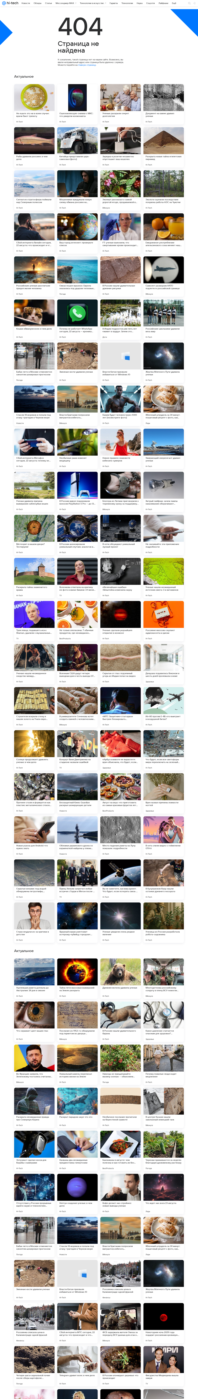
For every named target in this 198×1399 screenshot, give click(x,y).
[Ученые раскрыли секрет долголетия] (120, 104)
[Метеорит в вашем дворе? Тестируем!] (34, 535)
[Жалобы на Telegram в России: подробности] (163, 1095)
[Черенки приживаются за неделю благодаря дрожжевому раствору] (163, 1323)
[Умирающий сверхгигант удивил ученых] (163, 449)
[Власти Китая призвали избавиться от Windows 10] (120, 363)
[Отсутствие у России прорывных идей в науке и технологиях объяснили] (34, 1366)
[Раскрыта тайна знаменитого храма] (34, 578)
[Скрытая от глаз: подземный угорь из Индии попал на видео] (120, 664)
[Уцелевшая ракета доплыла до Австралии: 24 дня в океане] (34, 1151)
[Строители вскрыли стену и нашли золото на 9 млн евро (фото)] (34, 707)
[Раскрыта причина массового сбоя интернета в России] (34, 966)
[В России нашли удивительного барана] (120, 1194)
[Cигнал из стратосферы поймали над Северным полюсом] (34, 190)
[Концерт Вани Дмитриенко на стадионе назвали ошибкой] (77, 750)
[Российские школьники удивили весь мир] (163, 319)
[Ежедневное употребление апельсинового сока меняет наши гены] (163, 233)
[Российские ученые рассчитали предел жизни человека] (34, 276)
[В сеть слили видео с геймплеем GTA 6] (163, 836)
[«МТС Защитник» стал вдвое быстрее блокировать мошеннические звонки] (120, 707)
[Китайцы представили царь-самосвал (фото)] (77, 147)
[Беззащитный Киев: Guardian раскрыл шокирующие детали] (77, 793)
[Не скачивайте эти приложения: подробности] (163, 535)
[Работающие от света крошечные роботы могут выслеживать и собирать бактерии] (34, 1095)
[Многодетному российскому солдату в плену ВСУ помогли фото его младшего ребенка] (163, 1151)
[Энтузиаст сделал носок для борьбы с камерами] (34, 1323)
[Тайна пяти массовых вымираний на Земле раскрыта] (77, 1151)
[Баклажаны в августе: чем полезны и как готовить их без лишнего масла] (120, 1323)
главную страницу (87, 65)
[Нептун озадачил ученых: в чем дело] (77, 1366)
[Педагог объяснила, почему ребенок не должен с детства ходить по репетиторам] (77, 1095)
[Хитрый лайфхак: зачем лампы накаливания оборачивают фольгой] (163, 492)
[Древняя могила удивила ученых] (120, 1151)
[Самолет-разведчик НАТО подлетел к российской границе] (163, 276)
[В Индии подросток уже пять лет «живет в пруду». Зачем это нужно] (120, 319)
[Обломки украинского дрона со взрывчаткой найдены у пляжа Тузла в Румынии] (77, 836)
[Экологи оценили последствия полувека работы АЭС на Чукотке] (163, 190)
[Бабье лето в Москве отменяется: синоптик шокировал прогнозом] (34, 363)
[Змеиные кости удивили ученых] (77, 363)
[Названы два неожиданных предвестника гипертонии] (77, 1323)
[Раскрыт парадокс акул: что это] (77, 1280)
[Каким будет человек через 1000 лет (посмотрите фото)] (120, 406)
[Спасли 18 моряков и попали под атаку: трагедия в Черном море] (34, 406)
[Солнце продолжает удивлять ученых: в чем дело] (34, 750)
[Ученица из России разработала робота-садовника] (163, 922)
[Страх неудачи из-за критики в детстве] (34, 922)
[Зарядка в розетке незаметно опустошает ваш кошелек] (120, 147)
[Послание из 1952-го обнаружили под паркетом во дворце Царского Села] (77, 1194)
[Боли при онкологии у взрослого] (34, 1009)
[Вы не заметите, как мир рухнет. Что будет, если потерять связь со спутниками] (120, 879)
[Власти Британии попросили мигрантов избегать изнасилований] (77, 406)
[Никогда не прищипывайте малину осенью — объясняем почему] (120, 1237)
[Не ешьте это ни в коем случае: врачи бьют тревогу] (34, 104)
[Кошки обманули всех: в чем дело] (34, 319)
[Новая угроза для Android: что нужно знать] (34, 836)
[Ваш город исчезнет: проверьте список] (77, 233)
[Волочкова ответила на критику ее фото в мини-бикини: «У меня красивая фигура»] (77, 578)
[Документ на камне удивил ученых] (163, 104)
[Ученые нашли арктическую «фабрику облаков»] (120, 1009)
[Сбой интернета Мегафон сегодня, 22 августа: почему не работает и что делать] (34, 449)
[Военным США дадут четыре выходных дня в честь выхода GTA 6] (77, 664)
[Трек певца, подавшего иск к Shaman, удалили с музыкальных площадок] (34, 621)
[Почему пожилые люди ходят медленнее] (163, 1237)
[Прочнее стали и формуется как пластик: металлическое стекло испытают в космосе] (34, 793)
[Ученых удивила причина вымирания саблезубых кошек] (34, 492)
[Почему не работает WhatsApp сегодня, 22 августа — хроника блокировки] (77, 319)
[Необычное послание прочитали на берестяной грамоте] (120, 1280)
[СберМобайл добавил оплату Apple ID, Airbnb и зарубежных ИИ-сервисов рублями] (120, 1095)
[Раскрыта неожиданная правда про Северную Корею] (34, 1280)
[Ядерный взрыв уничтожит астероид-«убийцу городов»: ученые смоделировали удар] (77, 922)
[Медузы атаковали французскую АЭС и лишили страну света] (77, 1052)
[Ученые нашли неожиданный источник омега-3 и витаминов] (163, 578)
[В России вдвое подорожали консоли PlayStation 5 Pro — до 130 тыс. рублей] (77, 492)
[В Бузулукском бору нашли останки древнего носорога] (163, 879)
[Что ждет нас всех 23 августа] (163, 1366)
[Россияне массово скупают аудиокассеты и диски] (163, 621)
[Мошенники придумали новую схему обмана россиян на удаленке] (77, 190)
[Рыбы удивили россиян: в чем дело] (34, 147)
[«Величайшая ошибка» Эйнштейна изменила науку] (120, 578)
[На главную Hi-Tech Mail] (12, 3)
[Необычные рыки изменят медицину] (77, 449)
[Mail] (4, 3)
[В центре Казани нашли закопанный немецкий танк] (163, 1280)
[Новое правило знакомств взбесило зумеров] (120, 449)
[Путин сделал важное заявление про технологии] (120, 966)
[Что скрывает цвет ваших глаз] (34, 1194)
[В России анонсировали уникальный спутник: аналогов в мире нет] (77, 535)
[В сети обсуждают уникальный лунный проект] (120, 535)
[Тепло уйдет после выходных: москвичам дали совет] (77, 966)
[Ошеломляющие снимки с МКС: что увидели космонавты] (77, 104)
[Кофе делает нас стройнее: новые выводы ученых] (120, 1366)
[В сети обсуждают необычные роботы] (120, 1052)
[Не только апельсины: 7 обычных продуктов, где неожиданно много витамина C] (77, 621)
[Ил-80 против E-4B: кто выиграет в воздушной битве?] (163, 707)
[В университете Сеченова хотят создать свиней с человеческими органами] (77, 707)
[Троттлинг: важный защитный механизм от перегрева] (163, 1009)
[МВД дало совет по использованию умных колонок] (163, 966)
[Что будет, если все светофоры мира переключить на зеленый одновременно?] (163, 750)
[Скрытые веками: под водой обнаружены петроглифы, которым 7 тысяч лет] (34, 879)
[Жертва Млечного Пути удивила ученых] (163, 363)
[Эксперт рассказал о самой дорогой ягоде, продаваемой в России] (120, 190)
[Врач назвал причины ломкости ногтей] (163, 793)
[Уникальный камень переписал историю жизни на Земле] (77, 1237)
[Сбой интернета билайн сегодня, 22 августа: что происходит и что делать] (34, 233)
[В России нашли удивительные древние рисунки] (120, 276)
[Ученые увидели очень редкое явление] (120, 922)
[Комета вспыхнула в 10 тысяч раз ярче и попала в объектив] (34, 1052)
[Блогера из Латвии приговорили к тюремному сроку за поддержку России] (120, 492)
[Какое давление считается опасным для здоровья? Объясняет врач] (163, 1194)
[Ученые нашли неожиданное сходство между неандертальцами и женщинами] (34, 664)
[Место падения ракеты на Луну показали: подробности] (120, 836)
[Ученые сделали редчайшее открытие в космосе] (120, 621)
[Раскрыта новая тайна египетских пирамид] (163, 147)
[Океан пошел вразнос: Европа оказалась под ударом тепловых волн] (77, 276)
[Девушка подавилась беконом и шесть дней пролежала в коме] (163, 664)
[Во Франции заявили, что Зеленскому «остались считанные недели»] (34, 1237)
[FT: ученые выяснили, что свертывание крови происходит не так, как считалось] (120, 233)
